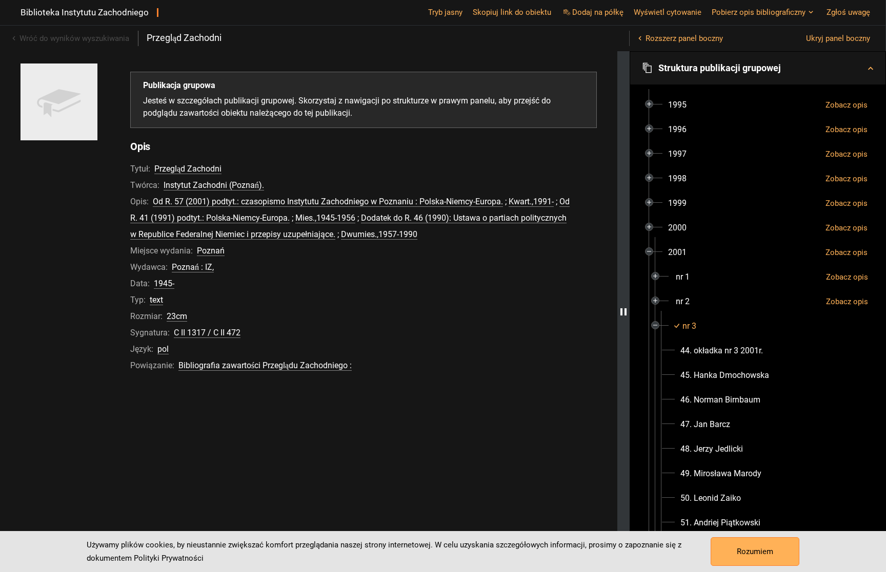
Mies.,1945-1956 (325, 218)
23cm (177, 316)
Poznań (211, 251)
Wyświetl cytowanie (667, 12)
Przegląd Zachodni (188, 169)
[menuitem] (677, 105)
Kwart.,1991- (531, 201)
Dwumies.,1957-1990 (379, 234)
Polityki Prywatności (169, 558)
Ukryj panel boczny (838, 38)
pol (163, 349)
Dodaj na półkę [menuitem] (597, 12)
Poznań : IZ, (193, 267)
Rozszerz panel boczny (684, 38)
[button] (757, 68)
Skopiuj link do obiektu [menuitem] (512, 12)
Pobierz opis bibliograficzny (759, 12)
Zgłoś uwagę (848, 12)
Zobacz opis (846, 105)
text (156, 300)
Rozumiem (755, 551)
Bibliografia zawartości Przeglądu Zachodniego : (265, 365)
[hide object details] (623, 311)
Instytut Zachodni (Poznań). (214, 185)
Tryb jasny (445, 12)
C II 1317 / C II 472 (207, 332)
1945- (164, 283)
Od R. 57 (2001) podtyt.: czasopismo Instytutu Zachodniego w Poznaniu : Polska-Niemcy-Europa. (328, 201)
